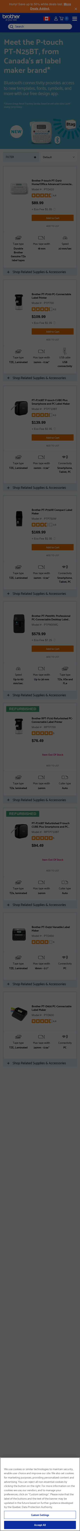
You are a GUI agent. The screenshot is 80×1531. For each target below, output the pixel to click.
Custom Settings (40, 1515)
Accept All (40, 1525)
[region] (40, 1494)
